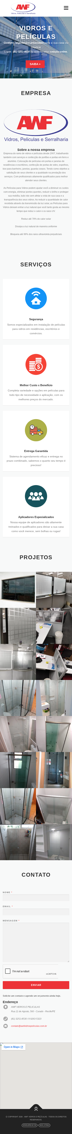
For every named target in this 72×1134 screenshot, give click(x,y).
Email (8, 906)
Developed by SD (29, 1125)
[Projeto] (18, 590)
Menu (65, 7)
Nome (7, 892)
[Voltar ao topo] (36, 1109)
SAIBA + (35, 64)
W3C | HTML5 (44, 1125)
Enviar (36, 985)
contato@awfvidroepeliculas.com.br (29, 1026)
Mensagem (11, 921)
